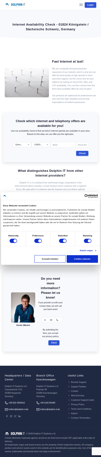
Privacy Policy (77, 404)
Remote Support (78, 382)
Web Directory (77, 395)
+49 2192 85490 (47, 403)
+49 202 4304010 (16, 403)
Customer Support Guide (82, 400)
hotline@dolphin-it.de (18, 409)
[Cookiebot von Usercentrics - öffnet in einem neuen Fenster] (86, 196)
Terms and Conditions (80, 409)
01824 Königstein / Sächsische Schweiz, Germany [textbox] (39, 145)
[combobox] (22, 144)
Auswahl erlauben (50, 259)
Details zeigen (86, 250)
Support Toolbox (78, 387)
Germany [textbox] (19, 145)
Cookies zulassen (82, 259)
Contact (74, 391)
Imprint (73, 413)
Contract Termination (80, 418)
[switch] (38, 241)
